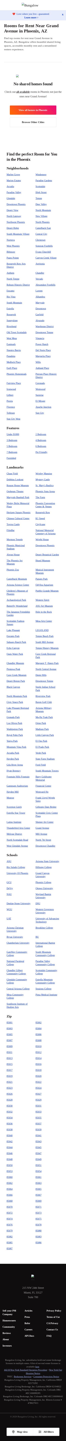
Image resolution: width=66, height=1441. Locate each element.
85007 (10, 1040)
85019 (10, 1076)
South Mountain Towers (47, 771)
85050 (10, 1165)
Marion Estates (14, 180)
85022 (38, 1082)
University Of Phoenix (17, 873)
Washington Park (15, 729)
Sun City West (13, 419)
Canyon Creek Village (46, 258)
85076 (10, 1225)
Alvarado (40, 320)
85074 (10, 1219)
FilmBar (11, 530)
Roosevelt (11, 314)
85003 (10, 1028)
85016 (38, 1064)
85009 (10, 1046)
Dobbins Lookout (15, 479)
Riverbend (11, 326)
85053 (10, 1171)
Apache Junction (43, 407)
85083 (38, 1236)
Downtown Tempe (44, 332)
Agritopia (40, 264)
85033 (38, 1112)
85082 (10, 1236)
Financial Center (43, 786)
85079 (10, 1230)
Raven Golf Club (44, 702)
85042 (10, 1141)
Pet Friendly (41, 452)
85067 (38, 1195)
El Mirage (40, 401)
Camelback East (43, 228)
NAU (9, 894)
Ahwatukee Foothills (45, 285)
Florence (11, 407)
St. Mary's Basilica (44, 485)
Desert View (12, 210)
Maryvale (40, 302)
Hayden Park (13, 759)
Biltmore (11, 252)
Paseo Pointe (13, 258)
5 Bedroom (12, 446)
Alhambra (40, 296)
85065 (38, 1189)
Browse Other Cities (33, 122)
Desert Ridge (13, 228)
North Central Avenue (46, 669)
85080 (38, 1230)
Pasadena (11, 356)
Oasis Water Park (15, 654)
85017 (10, 1070)
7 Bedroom (12, 452)
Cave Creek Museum (16, 675)
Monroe (10, 798)
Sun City (40, 413)
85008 (38, 1040)
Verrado (39, 279)
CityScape (40, 524)
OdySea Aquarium (44, 585)
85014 (38, 1058)
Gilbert (10, 395)
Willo (38, 362)
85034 (10, 1117)
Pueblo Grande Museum (47, 591)
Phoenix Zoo (13, 570)
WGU (9, 909)
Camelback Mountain (17, 579)
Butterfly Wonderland (17, 606)
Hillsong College (44, 867)
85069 (38, 1201)
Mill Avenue (41, 834)
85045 (38, 1147)
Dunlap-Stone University (18, 903)
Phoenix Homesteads (16, 374)
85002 (38, 1022)
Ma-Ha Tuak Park (44, 717)
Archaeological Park (16, 600)
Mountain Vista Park (16, 747)
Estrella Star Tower (16, 813)
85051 (38, 1165)
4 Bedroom (41, 440)
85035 (38, 1117)
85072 (10, 1213)
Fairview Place (14, 383)
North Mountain (43, 210)
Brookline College (44, 928)
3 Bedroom (12, 440)
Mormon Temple (15, 539)
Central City (41, 234)
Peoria (10, 401)
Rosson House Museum (18, 485)
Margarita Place (43, 356)
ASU (9, 861)
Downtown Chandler (45, 846)
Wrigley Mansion (44, 473)
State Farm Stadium (45, 759)
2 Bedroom (41, 434)
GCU (9, 882)
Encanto (10, 291)
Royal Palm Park (15, 735)
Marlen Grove (13, 174)
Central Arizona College (18, 989)
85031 (38, 1106)
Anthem (10, 273)
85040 (10, 1135)
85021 (10, 1082)
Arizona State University (47, 861)
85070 (10, 1207)
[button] (63, 5)
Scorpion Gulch (14, 807)
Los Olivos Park (14, 723)
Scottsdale (40, 186)
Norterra (11, 240)
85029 (38, 1100)
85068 (10, 1201)
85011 (9, 1052)
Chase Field (12, 473)
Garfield (39, 314)
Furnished (11, 458)
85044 (10, 1147)
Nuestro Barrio (14, 350)
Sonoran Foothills (44, 246)
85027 (38, 1094)
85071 (38, 1207)
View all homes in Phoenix (33, 110)
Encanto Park (13, 636)
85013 (10, 1058)
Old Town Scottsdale (17, 332)
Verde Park (41, 753)
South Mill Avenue (44, 642)
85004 (38, 1028)
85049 (38, 1159)
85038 (10, 1129)
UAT (9, 918)
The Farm (40, 497)
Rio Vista (11, 296)
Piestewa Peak (13, 669)
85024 (38, 1088)
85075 (38, 1219)
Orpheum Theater (15, 491)
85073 (38, 1213)
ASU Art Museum (44, 606)
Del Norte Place (43, 350)
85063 (38, 1183)
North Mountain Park (17, 696)
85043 (38, 1141)
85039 (38, 1129)
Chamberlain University (18, 943)
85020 (38, 1076)
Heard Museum (43, 560)
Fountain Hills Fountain (18, 776)
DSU (38, 903)
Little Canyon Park (45, 735)
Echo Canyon (13, 648)
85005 (10, 1034)
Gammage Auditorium (17, 786)
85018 (38, 1070)
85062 (10, 1183)
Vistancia (40, 338)
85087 (10, 1248)
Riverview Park (43, 696)
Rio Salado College (16, 867)
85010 (38, 1046)
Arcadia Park (13, 753)
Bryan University (15, 937)
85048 (10, 1159)
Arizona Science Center (18, 585)
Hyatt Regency (14, 771)
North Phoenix (43, 222)
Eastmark (11, 344)
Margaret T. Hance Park (47, 663)
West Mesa (12, 338)
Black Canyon (13, 687)
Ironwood (11, 389)
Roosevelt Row (43, 512)
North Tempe (13, 279)
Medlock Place (14, 362)
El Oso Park (41, 741)
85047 (38, 1153)
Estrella (10, 308)
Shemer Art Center (44, 822)
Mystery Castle (43, 479)
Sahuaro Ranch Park (16, 642)
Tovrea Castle (13, 524)
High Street (41, 192)
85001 (10, 1022)
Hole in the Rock (44, 612)
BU (37, 937)
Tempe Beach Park (44, 636)
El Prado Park (42, 747)
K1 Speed (40, 518)
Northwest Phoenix (16, 222)
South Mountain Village (18, 234)
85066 (10, 1195)
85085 (10, 1242)
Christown (40, 240)
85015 (10, 1064)
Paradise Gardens (44, 180)
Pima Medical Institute (46, 994)
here (37, 1366)
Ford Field (41, 765)
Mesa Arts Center (44, 621)
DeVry (10, 888)
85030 (10, 1106)
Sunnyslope (12, 320)
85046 (10, 1153)
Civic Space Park (15, 702)
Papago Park (42, 579)
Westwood (40, 389)
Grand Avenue (42, 828)
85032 (10, 1112)
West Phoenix (13, 246)
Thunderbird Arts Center (18, 828)
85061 (38, 1177)
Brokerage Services (22, 1376)
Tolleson (11, 413)
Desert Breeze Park (16, 681)
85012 (38, 1052)
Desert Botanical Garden (47, 554)
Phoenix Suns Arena (45, 491)
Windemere (41, 174)
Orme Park (41, 723)
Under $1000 (13, 434)
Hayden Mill (13, 792)
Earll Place (12, 368)
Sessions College (43, 989)
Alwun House (13, 554)
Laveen (39, 291)
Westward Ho (42, 792)
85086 (38, 1242)
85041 (38, 1135)
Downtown (41, 308)
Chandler (40, 273)
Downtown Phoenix (16, 204)
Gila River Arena (15, 765)
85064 (10, 1189)
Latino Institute (14, 822)
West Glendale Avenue (17, 846)
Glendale (11, 198)
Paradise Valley (14, 192)
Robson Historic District (18, 285)
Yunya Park (12, 741)
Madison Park (42, 729)
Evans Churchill (43, 252)
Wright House (42, 539)
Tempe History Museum (47, 648)
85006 (38, 1034)
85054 (38, 1171)
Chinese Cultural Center (18, 518)
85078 (38, 1225)
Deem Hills (41, 675)
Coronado (40, 383)
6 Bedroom (41, 446)
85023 (10, 1088)
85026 (10, 1094)
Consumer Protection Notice (46, 1376)
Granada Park (13, 717)
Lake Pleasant (13, 630)
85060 (10, 1177)
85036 (10, 1123)
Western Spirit (42, 600)
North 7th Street (43, 840)
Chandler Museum (15, 663)
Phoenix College (43, 882)
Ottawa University (44, 888)
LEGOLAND (42, 630)
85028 (10, 1100)
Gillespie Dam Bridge (46, 807)
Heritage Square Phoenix (18, 512)
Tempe (39, 198)
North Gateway (14, 216)
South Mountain (14, 302)
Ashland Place (42, 368)
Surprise (39, 395)
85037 (38, 1123)
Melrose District (14, 834)
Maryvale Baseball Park (18, 497)
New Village (41, 216)
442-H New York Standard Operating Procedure (25, 1370)
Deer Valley (41, 204)
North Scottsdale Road (17, 840)
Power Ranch (42, 344)
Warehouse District (45, 326)
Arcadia (10, 186)
